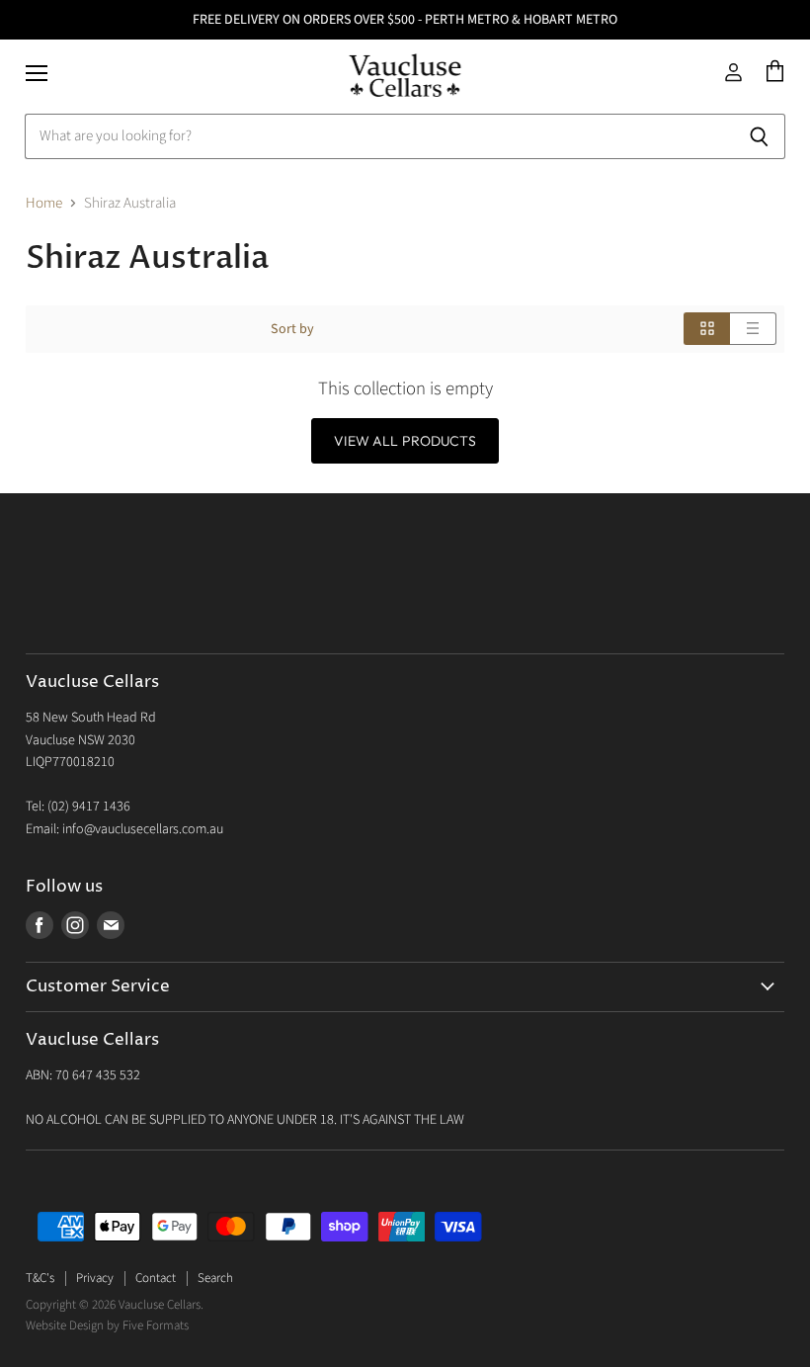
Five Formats (155, 1325)
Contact (155, 1278)
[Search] (759, 136)
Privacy (95, 1278)
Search (215, 1278)
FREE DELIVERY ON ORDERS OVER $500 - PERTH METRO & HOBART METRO (405, 20)
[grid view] (707, 328)
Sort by (292, 329)
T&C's (40, 1278)
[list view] (753, 328)
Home (44, 203)
